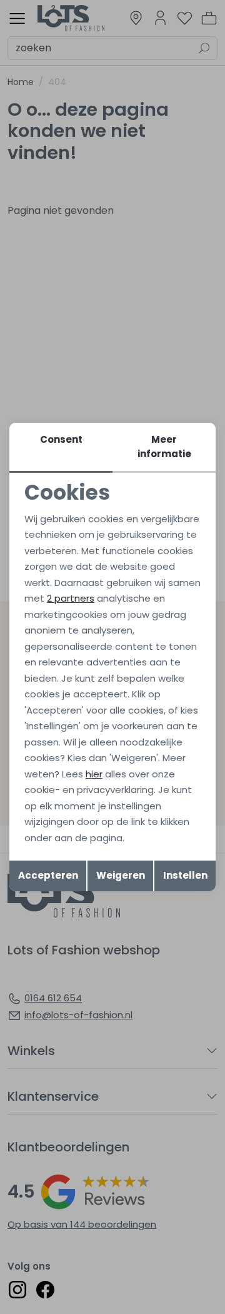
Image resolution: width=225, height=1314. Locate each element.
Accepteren (48, 875)
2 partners (70, 598)
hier (94, 774)
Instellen (185, 875)
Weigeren (120, 875)
